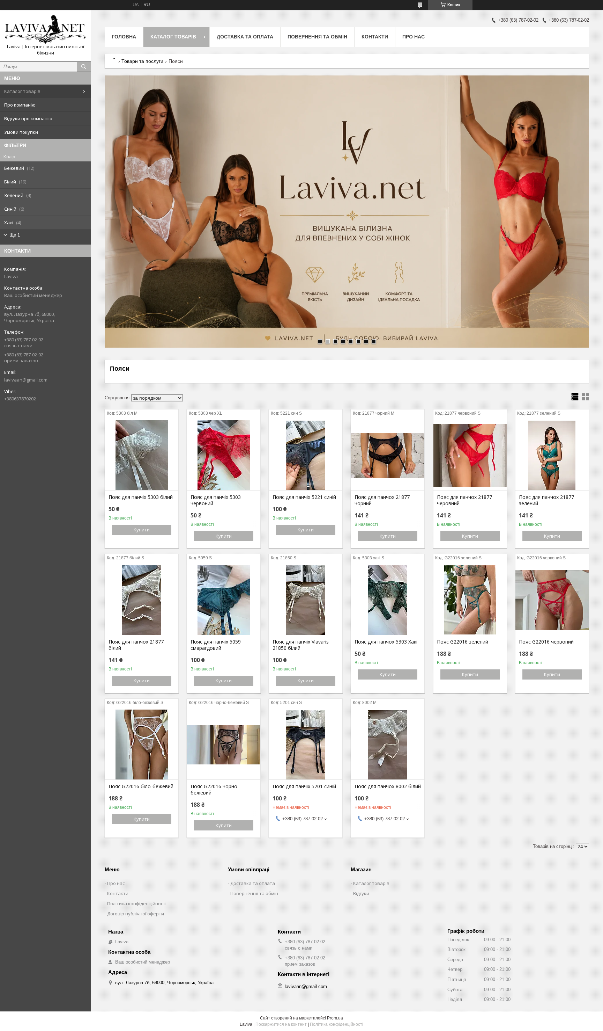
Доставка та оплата (245, 36)
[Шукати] (84, 66)
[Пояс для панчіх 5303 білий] (141, 455)
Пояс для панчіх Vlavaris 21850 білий (301, 645)
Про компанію (20, 105)
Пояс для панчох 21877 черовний (464, 500)
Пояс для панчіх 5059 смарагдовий (216, 645)
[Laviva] (45, 29)
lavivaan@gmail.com (25, 380)
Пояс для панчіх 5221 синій (304, 497)
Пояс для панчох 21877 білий (136, 645)
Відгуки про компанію (28, 118)
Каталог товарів (22, 91)
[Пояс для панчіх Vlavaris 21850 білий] (305, 600)
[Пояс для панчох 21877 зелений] (552, 455)
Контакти (375, 36)
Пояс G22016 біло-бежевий (141, 786)
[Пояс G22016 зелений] (470, 600)
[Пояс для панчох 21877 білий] (141, 600)
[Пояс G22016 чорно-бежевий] (223, 744)
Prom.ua (335, 1018)
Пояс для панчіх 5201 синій (304, 786)
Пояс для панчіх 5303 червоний (216, 500)
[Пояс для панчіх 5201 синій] (305, 744)
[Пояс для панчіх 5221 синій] (305, 455)
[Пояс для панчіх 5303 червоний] (223, 455)
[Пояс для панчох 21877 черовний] (470, 455)
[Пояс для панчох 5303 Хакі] (387, 600)
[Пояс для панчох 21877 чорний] (387, 455)
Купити (142, 530)
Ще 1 (14, 235)
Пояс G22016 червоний (546, 642)
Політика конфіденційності (136, 903)
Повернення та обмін (317, 36)
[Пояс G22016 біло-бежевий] (141, 744)
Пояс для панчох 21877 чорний (382, 500)
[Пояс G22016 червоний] (552, 600)
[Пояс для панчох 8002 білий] (387, 744)
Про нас (413, 36)
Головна (124, 36)
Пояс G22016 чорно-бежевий (215, 789)
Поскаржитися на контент (281, 1024)
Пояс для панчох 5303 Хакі (386, 642)
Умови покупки (21, 132)
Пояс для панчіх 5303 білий (141, 497)
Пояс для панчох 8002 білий (388, 786)
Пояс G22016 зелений (462, 642)
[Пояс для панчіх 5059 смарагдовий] (223, 600)
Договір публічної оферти (135, 913)
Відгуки (361, 893)
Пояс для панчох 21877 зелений (546, 500)
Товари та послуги (142, 61)
